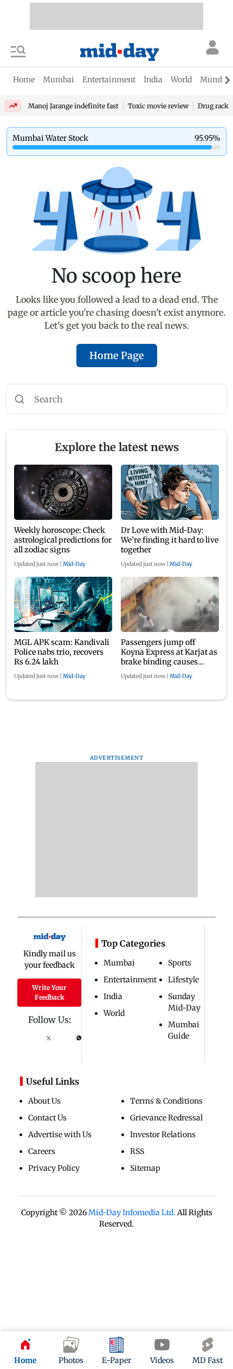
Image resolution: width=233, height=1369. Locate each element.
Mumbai (119, 963)
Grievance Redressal (166, 1118)
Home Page (116, 355)
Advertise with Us (60, 1134)
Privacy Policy (54, 1168)
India (112, 996)
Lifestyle (183, 980)
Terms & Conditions (166, 1101)
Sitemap (145, 1168)
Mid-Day (74, 564)
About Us (44, 1101)
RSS (137, 1151)
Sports (179, 963)
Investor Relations (163, 1134)
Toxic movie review (158, 106)
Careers (41, 1151)
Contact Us (47, 1118)
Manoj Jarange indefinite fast (73, 106)
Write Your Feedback (49, 992)
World (114, 1013)
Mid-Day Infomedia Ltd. (132, 1212)
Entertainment (130, 980)
